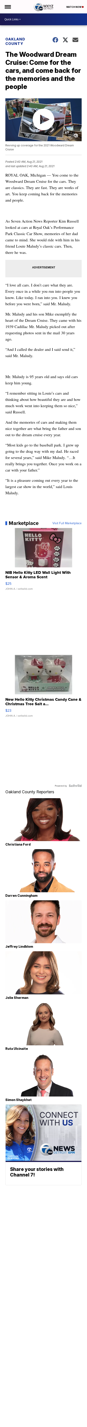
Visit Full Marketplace (67, 523)
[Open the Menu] (7, 6)
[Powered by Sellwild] (75, 785)
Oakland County (15, 41)
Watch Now (74, 7)
